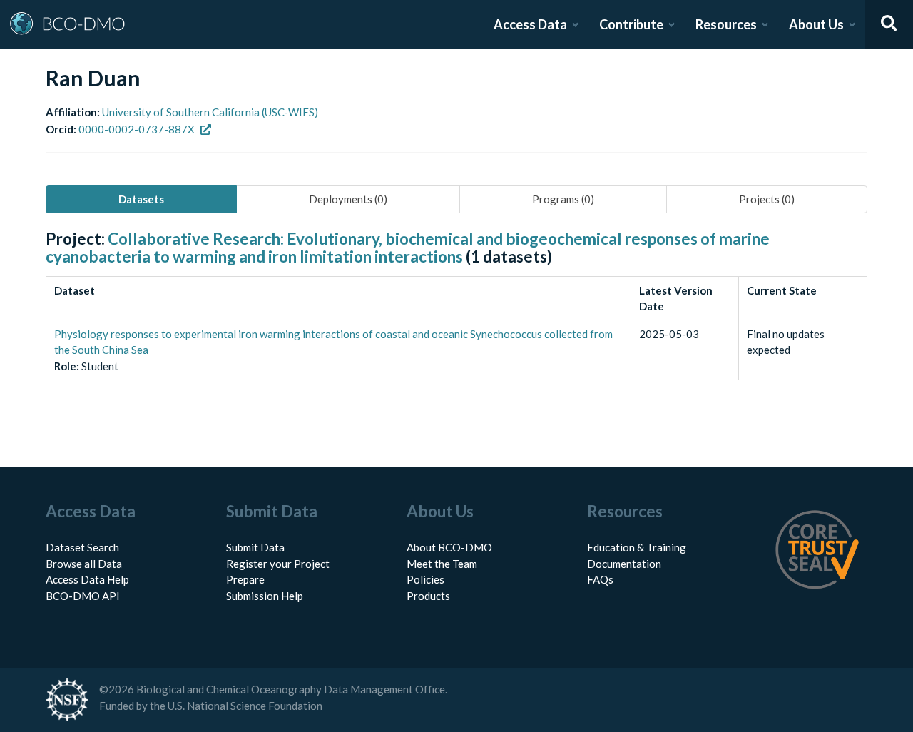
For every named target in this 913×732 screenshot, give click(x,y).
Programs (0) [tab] (563, 199)
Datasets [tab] (141, 199)
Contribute (631, 24)
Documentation (624, 563)
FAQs (600, 579)
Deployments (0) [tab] (348, 199)
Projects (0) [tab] (767, 199)
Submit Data (255, 547)
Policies (425, 579)
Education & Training (636, 547)
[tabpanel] (456, 321)
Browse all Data (84, 563)
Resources (726, 24)
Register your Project (278, 563)
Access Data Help (87, 579)
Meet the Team (442, 563)
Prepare (245, 579)
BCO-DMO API (83, 595)
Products (428, 595)
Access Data (530, 24)
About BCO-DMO (449, 547)
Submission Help (264, 595)
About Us (816, 24)
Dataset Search (82, 547)
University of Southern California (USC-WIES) (210, 112)
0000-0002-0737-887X (136, 129)
